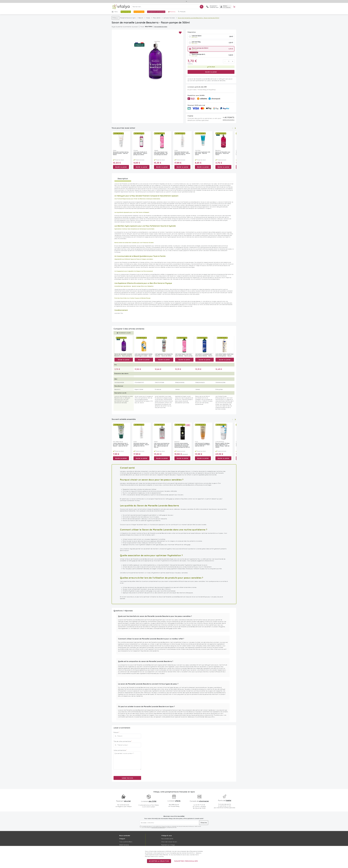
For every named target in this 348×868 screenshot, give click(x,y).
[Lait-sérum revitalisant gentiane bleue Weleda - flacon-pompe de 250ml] (204, 344)
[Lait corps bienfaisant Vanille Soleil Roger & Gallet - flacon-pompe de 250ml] (144, 344)
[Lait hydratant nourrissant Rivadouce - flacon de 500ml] (164, 344)
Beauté (141, 18)
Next (235, 128)
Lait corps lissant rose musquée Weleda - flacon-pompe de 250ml (161, 153)
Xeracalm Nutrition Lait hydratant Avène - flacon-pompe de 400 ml (182, 153)
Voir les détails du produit (160, 26)
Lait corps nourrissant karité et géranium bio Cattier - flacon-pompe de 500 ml (162, 445)
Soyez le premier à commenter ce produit (125, 26)
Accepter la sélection (159, 861)
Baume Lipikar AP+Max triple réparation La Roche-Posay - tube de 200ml (222, 445)
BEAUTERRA (148, 26)
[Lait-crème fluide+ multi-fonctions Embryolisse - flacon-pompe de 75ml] (225, 344)
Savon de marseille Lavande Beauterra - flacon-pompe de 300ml (123, 355)
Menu (116, 11)
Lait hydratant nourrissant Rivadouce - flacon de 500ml (164, 355)
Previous (232, 128)
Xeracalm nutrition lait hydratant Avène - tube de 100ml (121, 153)
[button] (180, 33)
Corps (148, 18)
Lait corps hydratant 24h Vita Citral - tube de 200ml (202, 153)
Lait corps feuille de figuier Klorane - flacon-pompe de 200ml (140, 153)
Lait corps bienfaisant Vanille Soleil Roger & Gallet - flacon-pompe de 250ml (144, 355)
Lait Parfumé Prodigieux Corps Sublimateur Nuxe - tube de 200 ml (203, 445)
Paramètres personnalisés (186, 861)
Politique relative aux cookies (154, 856)
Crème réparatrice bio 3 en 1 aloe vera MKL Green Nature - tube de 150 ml (121, 445)
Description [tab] (123, 178)
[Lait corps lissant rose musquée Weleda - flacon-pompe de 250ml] (184, 344)
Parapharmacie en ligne (127, 18)
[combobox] (167, 6)
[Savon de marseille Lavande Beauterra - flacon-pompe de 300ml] (123, 344)
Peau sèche (156, 18)
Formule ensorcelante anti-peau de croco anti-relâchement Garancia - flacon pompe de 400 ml (182, 445)
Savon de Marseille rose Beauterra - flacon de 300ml (222, 153)
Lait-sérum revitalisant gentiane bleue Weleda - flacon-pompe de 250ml (204, 355)
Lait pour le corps (169, 18)
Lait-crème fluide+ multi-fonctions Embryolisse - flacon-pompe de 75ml (225, 355)
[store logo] (121, 6)
